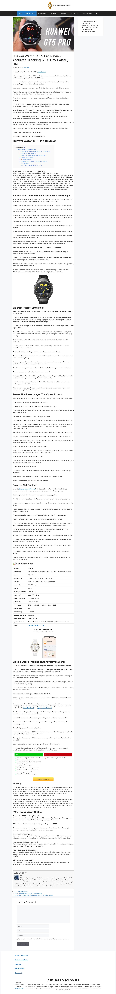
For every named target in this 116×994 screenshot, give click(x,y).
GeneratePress (19, 988)
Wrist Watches (42, 13)
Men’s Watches (53, 13)
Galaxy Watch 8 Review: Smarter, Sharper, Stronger (28, 893)
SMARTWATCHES (30, 13)
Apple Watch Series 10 (44, 708)
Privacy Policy (19, 968)
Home (20, 13)
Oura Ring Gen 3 (28, 708)
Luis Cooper (42, 72)
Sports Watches (74, 13)
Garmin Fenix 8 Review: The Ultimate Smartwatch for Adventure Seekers (34, 895)
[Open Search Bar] (97, 13)
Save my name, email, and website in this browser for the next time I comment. (43, 939)
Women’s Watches (87, 13)
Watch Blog (64, 13)
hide (24, 147)
